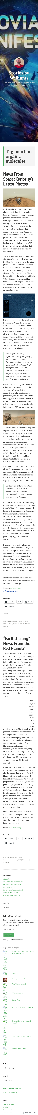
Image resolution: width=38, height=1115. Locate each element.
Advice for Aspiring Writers (13, 882)
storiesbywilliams (11, 621)
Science (25, 621)
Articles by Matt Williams (12, 884)
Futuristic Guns (17, 993)
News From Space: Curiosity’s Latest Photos (18, 179)
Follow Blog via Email (12, 916)
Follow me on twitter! (12, 1088)
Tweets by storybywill (11, 1092)
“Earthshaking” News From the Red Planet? (16, 643)
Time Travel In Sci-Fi (19, 984)
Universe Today (15, 827)
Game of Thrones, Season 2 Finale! (21, 1022)
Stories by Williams (19, 75)
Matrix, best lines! (18, 979)
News (20, 621)
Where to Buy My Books (12, 895)
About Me (6, 879)
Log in (5, 1107)
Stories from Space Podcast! (13, 890)
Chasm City (16, 1000)
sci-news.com (15, 588)
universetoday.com (10, 591)
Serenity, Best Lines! (19, 1048)
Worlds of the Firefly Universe (22, 1007)
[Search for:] (14, 907)
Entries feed (7, 1110)
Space (5, 624)
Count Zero (16, 973)
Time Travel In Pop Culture (21, 1036)
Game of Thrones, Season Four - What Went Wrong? (23, 952)
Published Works (9, 887)
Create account (8, 1104)
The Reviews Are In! (10, 893)
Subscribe (8, 935)
